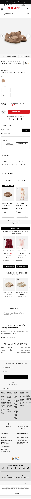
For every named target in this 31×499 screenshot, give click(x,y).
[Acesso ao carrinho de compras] (27, 9)
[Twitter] (20, 469)
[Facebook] (15, 469)
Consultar (22, 144)
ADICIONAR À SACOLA (9, 266)
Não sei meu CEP (5, 133)
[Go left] (2, 36)
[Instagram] (3, 469)
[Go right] (28, 36)
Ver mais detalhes (7, 173)
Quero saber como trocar (8, 337)
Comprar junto (15, 228)
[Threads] (24, 469)
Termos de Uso (11, 488)
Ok (26, 130)
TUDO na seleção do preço (15, 1)
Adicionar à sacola (18, 112)
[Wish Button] (3, 112)
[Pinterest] (7, 469)
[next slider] (1, 253)
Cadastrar (16, 377)
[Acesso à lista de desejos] (24, 9)
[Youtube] (11, 469)
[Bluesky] (28, 469)
